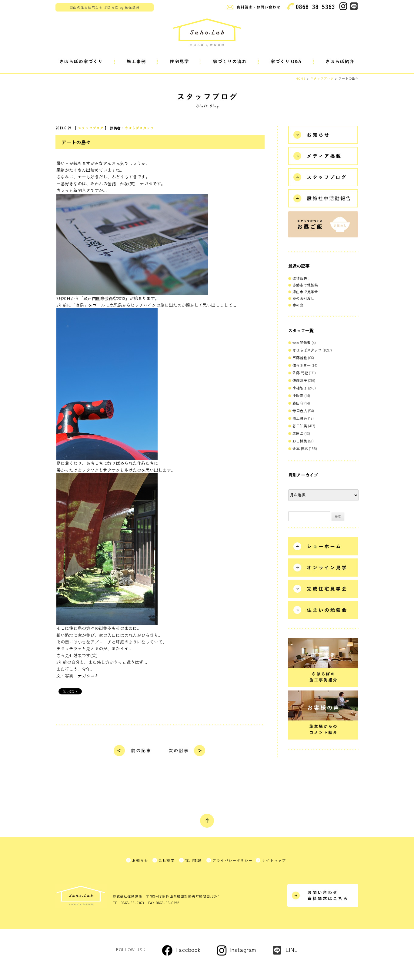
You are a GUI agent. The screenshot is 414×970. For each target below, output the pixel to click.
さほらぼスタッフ (139, 127)
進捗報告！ (301, 278)
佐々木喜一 (301, 365)
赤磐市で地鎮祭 (305, 284)
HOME (300, 78)
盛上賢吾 (299, 418)
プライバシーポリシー (232, 860)
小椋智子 (299, 387)
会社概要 (167, 860)
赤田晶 (297, 433)
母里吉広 (299, 410)
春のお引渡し (303, 298)
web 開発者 (301, 342)
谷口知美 (299, 425)
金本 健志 (300, 448)
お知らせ (140, 860)
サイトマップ (274, 860)
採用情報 (193, 860)
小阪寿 (297, 395)
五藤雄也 (299, 357)
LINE (291, 949)
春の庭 (297, 304)
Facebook (188, 949)
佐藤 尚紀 (300, 372)
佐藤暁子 (299, 380)
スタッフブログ (91, 127)
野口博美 (299, 440)
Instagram (243, 949)
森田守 (297, 403)
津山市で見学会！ (307, 291)
